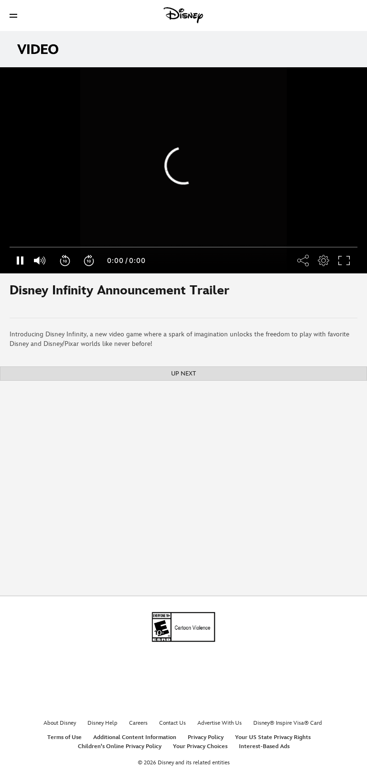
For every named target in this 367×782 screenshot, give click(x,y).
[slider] (183, 247)
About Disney (59, 723)
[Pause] (19, 260)
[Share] (323, 260)
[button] (13, 15)
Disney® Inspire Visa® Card (287, 723)
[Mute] (40, 260)
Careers (138, 723)
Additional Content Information (134, 737)
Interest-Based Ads (264, 746)
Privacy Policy (206, 737)
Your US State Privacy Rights (273, 737)
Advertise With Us (219, 723)
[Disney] (183, 15)
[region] (183, 170)
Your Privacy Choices (200, 746)
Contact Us (172, 723)
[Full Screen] (344, 260)
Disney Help (102, 723)
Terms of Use (64, 737)
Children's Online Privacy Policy (120, 746)
